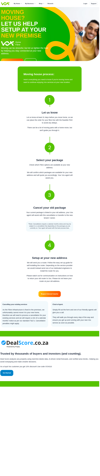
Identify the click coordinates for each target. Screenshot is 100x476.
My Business (29, 3)
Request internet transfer (49, 294)
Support (93, 3)
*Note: (30, 224)
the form (66, 310)
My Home (17, 3)
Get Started (7, 373)
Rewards (50, 3)
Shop (40, 3)
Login (85, 3)
